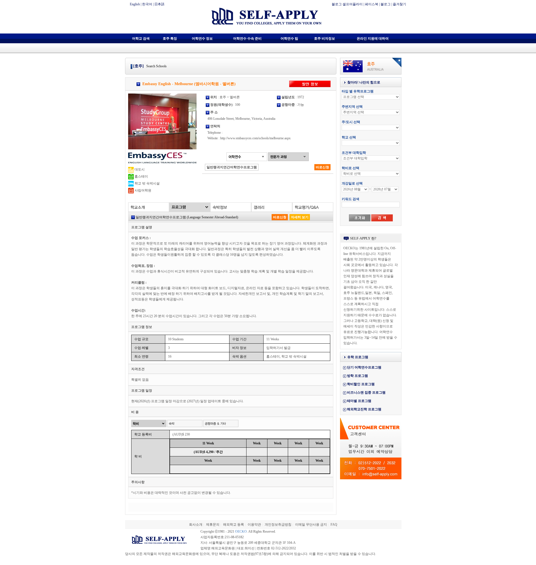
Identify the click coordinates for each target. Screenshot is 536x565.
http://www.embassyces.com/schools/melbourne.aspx (255, 138)
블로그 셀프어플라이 (347, 4)
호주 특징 (170, 38)
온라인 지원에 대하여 (373, 38)
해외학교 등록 (233, 524)
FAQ (334, 524)
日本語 (159, 4)
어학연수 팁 (289, 38)
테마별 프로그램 (359, 401)
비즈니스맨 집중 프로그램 (366, 392)
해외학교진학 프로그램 (364, 409)
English (135, 4)
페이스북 (371, 4)
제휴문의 (212, 524)
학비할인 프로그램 (361, 384)
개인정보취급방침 (278, 524)
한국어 (147, 4)
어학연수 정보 (202, 38)
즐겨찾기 (399, 4)
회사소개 (195, 524)
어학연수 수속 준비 (247, 38)
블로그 (386, 4)
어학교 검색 (141, 38)
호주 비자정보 (324, 38)
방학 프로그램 (357, 376)
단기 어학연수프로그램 (364, 367)
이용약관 (254, 524)
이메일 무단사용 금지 (311, 524)
